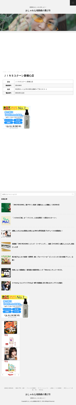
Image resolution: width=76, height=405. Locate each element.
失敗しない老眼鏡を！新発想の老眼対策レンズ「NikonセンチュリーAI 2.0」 (37, 270)
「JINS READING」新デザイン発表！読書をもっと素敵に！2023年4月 (36, 205)
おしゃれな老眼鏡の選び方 (38, 10)
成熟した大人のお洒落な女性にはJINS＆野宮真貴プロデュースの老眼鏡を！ (37, 231)
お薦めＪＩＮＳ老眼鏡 (55, 388)
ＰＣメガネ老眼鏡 (31, 388)
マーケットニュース (43, 388)
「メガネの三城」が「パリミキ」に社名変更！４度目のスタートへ (34, 218)
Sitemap (41, 390)
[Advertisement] (38, 53)
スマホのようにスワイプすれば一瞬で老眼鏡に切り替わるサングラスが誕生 (37, 283)
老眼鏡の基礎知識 (8, 388)
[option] (38, 22)
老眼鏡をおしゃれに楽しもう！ (38, 398)
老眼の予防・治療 (19, 388)
